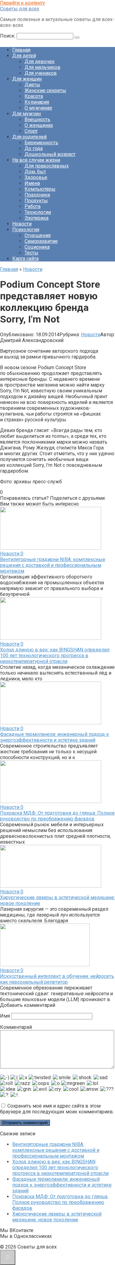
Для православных (47, 166)
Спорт (31, 131)
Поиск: (8, 36)
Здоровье (36, 177)
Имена (32, 183)
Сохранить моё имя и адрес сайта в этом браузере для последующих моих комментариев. (57, 1109)
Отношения (38, 235)
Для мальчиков (42, 67)
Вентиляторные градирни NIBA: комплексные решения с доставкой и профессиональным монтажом (52, 565)
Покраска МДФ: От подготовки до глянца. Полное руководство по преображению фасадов (57, 816)
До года (34, 148)
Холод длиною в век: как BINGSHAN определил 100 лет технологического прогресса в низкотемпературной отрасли (54, 655)
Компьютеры (40, 189)
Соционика (37, 247)
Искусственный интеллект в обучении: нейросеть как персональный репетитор (57, 979)
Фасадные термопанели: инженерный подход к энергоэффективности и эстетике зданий (54, 737)
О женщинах (39, 125)
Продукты (36, 201)
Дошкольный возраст (50, 154)
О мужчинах (38, 108)
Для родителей (29, 137)
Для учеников (41, 73)
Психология (25, 229)
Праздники (37, 195)
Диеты (32, 85)
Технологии (38, 212)
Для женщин (27, 79)
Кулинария (37, 102)
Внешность (37, 119)
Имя (5, 1016)
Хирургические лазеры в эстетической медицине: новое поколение (57, 1217)
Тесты (31, 253)
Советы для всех (19, 9)
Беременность (41, 143)
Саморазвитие (41, 241)
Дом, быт (35, 172)
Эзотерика (36, 218)
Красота (34, 96)
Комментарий (16, 1027)
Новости (22, 224)
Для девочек (40, 61)
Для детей (24, 56)
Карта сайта (25, 258)
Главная (21, 50)
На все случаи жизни (36, 160)
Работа (32, 206)
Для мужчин (26, 114)
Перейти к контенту (22, 3)
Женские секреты (45, 90)
